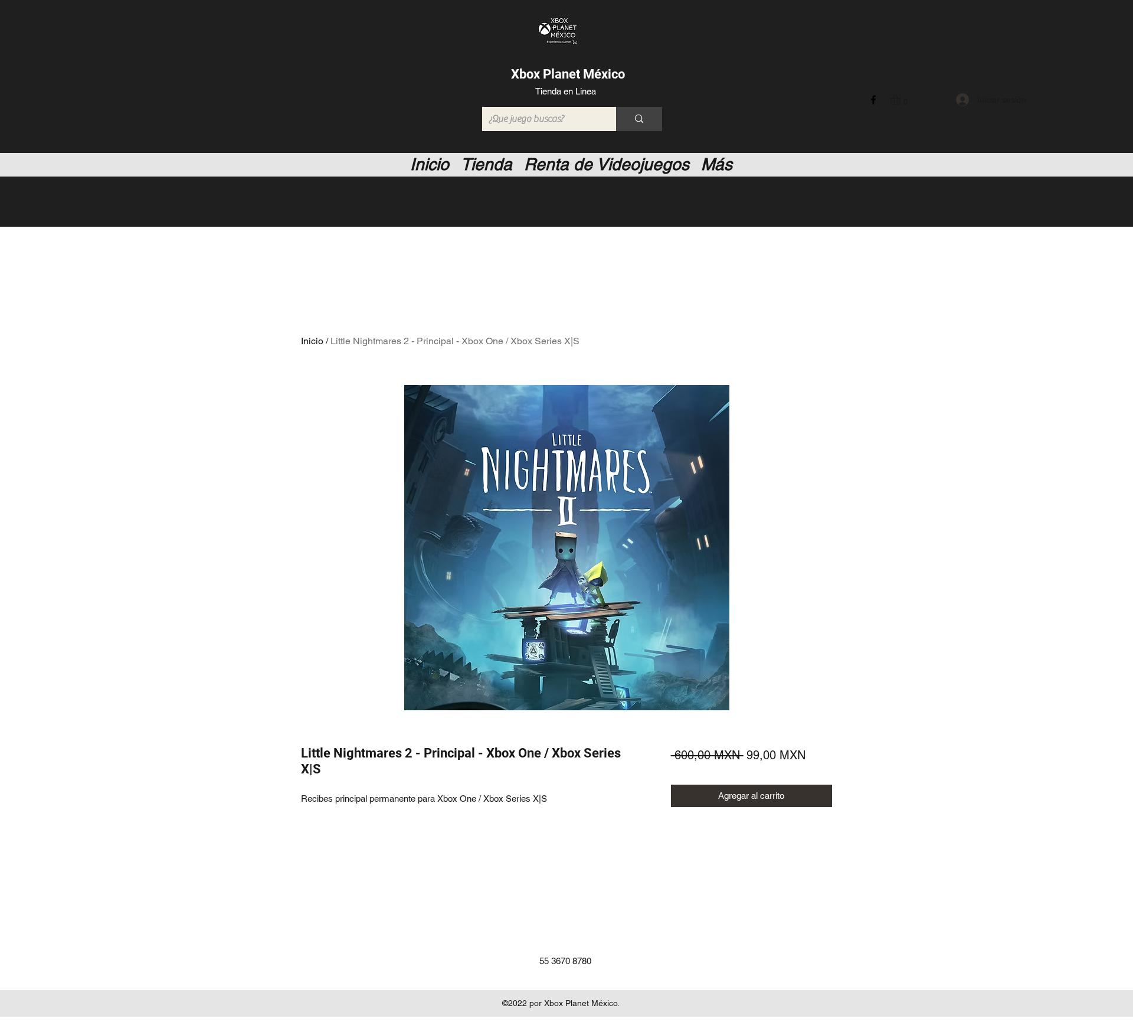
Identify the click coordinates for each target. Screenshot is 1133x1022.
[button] (901, 99)
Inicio (312, 341)
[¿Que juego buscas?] (639, 119)
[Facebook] (873, 100)
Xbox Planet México (568, 74)
